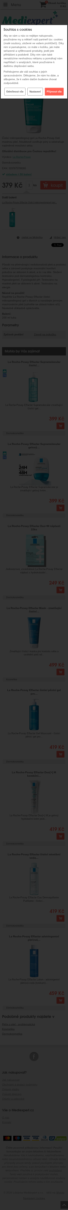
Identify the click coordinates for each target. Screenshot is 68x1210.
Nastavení (35, 91)
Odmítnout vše (14, 91)
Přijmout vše (54, 91)
